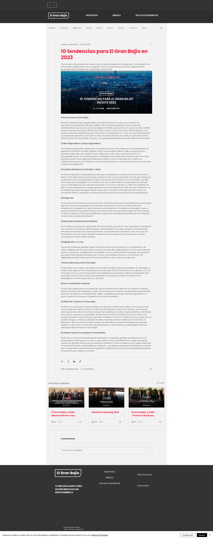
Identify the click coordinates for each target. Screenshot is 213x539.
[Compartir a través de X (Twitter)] (68, 361)
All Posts (52, 28)
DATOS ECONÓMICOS (109, 483)
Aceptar (202, 535)
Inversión (64, 28)
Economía (133, 28)
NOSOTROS (109, 471)
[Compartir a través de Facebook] (62, 361)
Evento (99, 28)
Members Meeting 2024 (105, 412)
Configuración (187, 535)
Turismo (121, 28)
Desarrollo (77, 28)
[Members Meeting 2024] (106, 398)
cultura (110, 28)
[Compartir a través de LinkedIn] (74, 361)
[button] (161, 28)
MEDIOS (109, 477)
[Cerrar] (210, 535)
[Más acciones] (150, 44)
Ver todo (160, 383)
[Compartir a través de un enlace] (80, 361)
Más (143, 28)
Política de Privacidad (99, 535)
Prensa (89, 28)
